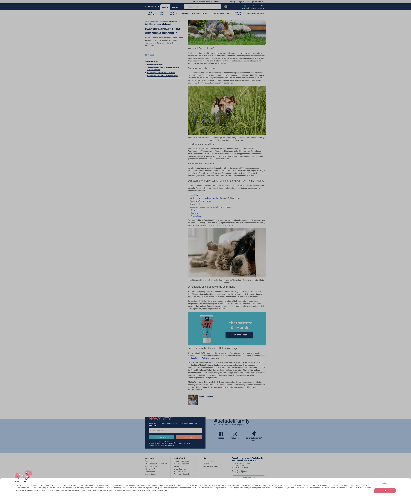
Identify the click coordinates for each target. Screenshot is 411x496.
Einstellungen (385, 483)
